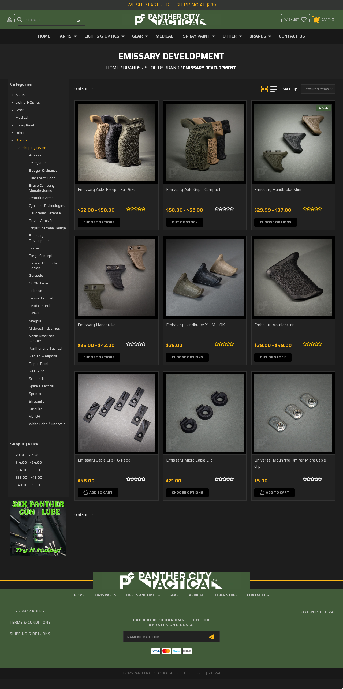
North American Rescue (41, 338)
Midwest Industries (44, 328)
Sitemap (214, 673)
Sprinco (35, 393)
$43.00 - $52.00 (29, 485)
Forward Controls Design (43, 265)
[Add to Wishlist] (147, 124)
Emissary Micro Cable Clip (189, 460)
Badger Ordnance (43, 170)
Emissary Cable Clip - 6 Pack (104, 460)
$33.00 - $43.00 (29, 477)
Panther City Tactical (45, 348)
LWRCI (34, 313)
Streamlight (38, 401)
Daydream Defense (45, 213)
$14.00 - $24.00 (29, 462)
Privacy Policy (30, 611)
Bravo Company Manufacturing (42, 188)
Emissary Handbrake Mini (277, 190)
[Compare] (147, 137)
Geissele (36, 275)
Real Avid (36, 371)
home (79, 595)
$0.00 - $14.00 (28, 455)
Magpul (35, 321)
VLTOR (34, 416)
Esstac (34, 248)
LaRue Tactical (41, 298)
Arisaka (35, 155)
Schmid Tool (39, 378)
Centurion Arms (41, 198)
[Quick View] (147, 111)
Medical (164, 36)
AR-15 (66, 36)
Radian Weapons (43, 356)
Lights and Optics (143, 595)
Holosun (35, 291)
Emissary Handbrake (97, 325)
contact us (258, 595)
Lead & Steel (39, 306)
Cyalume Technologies (47, 205)
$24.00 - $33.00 (29, 470)
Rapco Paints (39, 363)
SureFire (36, 409)
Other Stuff (225, 595)
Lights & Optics (101, 36)
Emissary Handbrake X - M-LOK (195, 325)
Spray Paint (196, 36)
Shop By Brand (34, 148)
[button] (38, 528)
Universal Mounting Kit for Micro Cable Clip (290, 463)
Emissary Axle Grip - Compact (193, 190)
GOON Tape (38, 283)
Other (230, 36)
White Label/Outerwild (47, 424)
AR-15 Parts (105, 595)
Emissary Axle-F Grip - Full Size (107, 190)
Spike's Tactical (41, 386)
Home (44, 36)
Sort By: (289, 89)
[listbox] (318, 89)
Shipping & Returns (30, 633)
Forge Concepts (41, 256)
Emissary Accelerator (274, 325)
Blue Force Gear (42, 178)
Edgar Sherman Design (47, 228)
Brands (257, 36)
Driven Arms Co (41, 220)
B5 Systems (39, 163)
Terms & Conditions (30, 622)
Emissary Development (40, 238)
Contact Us (292, 36)
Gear (137, 36)
